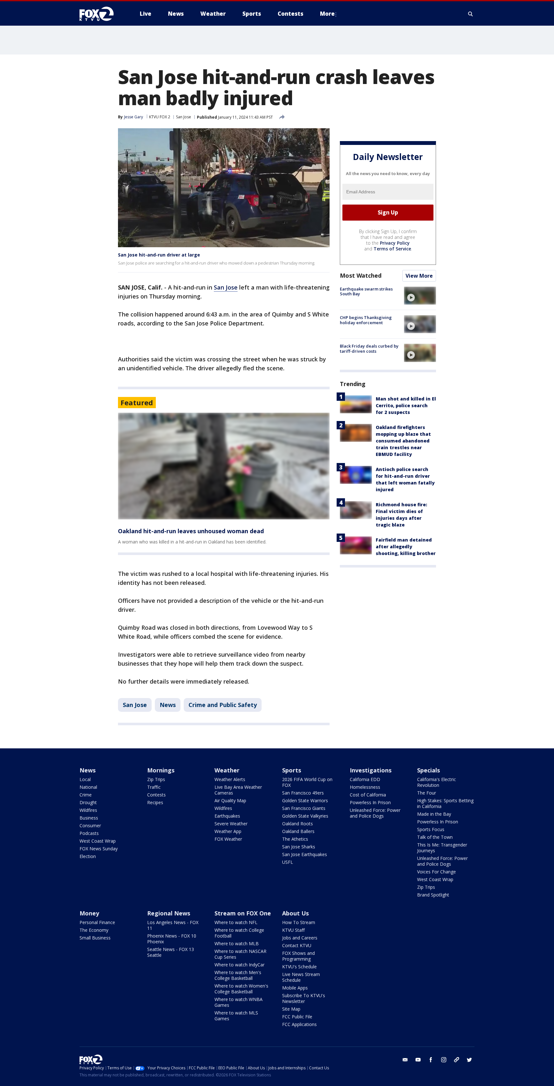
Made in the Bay (434, 814)
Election (88, 856)
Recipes (155, 802)
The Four (426, 793)
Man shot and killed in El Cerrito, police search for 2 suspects (406, 405)
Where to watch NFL (235, 922)
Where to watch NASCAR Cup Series (240, 954)
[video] (420, 296)
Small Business (95, 938)
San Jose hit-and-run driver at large (159, 255)
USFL (287, 862)
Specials (428, 770)
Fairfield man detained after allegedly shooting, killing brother (406, 546)
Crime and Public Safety (223, 705)
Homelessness (365, 787)
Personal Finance (97, 922)
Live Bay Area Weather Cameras (238, 790)
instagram (444, 1060)
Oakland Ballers (298, 831)
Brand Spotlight (433, 895)
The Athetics (295, 839)
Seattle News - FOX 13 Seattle (170, 952)
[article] (224, 466)
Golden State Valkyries (305, 816)
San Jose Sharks (298, 847)
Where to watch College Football (239, 933)
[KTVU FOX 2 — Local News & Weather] (101, 13)
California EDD (365, 779)
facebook (431, 1060)
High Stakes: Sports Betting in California (445, 803)
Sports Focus (430, 829)
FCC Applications (299, 1024)
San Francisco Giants (303, 808)
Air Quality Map (230, 800)
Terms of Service (392, 249)
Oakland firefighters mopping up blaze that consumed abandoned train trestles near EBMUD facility (403, 440)
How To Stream (298, 922)
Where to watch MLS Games (236, 1016)
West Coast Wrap (98, 841)
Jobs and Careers (299, 938)
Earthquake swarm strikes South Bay (366, 291)
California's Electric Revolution (436, 782)
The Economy (94, 930)
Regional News (168, 913)
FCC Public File (297, 1017)
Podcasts (89, 833)
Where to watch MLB (236, 943)
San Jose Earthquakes (304, 854)
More (327, 13)
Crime (86, 795)
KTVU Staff (293, 930)
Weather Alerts (229, 779)
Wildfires (88, 810)
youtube (418, 1060)
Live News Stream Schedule (301, 977)
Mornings (160, 770)
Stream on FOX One (242, 913)
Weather (226, 770)
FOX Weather (228, 839)
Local (85, 779)
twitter (469, 1060)
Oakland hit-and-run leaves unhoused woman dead (191, 531)
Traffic (154, 787)
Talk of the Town (435, 837)
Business (89, 818)
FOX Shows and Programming (298, 956)
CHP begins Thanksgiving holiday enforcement (366, 320)
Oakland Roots (297, 824)
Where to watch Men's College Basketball (237, 975)
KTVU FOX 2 (159, 117)
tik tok (456, 1060)
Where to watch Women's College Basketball (241, 989)
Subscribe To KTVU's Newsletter (303, 998)
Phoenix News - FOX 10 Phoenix (171, 939)
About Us (295, 913)
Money (89, 913)
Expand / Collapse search (470, 14)
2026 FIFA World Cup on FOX (307, 782)
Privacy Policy (395, 243)
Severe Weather (231, 824)
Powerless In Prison (370, 802)
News (168, 705)
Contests (156, 795)
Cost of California (368, 795)
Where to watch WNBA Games (238, 1002)
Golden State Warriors (305, 800)
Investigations (370, 770)
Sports (291, 770)
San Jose (183, 117)
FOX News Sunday (99, 849)
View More (419, 275)
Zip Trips (156, 779)
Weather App (227, 831)
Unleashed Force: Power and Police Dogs (375, 813)
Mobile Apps (295, 988)
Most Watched (361, 275)
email (405, 1060)
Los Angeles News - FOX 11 (172, 925)
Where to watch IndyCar (239, 965)
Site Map (291, 1009)
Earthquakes (227, 816)
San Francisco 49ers (303, 793)
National (88, 787)
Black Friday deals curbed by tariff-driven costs (369, 348)
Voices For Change (436, 872)
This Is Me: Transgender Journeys (442, 848)
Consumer (90, 825)
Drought (88, 802)
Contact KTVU (296, 945)
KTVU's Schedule (299, 967)
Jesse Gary (133, 117)
